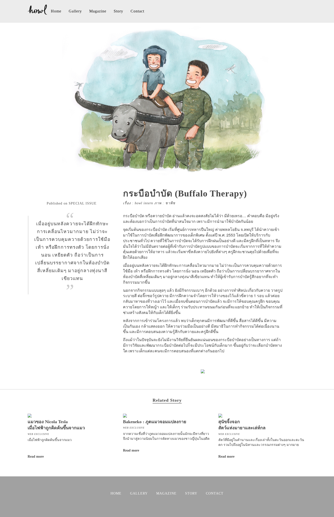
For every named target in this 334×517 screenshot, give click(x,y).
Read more (36, 456)
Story (118, 11)
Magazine (97, 11)
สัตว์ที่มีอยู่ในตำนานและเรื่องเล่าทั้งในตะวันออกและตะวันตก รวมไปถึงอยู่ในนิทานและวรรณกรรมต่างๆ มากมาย (261, 442)
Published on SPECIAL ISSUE (72, 203)
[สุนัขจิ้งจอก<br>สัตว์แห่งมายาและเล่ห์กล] (220, 415)
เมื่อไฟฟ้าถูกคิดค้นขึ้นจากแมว (50, 439)
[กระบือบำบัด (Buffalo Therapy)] (167, 174)
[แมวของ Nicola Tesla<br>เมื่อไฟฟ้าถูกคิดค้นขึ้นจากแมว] (30, 415)
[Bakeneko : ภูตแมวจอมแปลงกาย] (125, 415)
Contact (137, 11)
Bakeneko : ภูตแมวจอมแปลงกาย (154, 421)
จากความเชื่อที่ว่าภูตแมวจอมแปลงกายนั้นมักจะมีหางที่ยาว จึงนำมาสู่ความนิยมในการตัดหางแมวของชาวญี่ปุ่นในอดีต (166, 436)
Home (56, 11)
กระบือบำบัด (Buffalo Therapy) (185, 193)
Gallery (75, 11)
